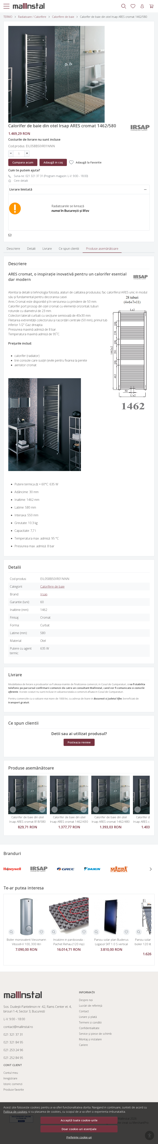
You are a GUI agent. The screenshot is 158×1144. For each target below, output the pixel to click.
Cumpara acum (22, 162)
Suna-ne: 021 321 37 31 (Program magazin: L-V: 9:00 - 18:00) (51, 176)
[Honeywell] (12, 876)
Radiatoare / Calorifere (32, 17)
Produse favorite (13, 1089)
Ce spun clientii (69, 248)
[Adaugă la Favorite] (42, 809)
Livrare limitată (20, 189)
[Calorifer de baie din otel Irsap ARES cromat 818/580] (27, 795)
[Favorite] (133, 6)
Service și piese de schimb (95, 1033)
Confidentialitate (89, 1028)
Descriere (13, 248)
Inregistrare (10, 1078)
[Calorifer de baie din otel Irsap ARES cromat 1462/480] (110, 795)
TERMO (7, 17)
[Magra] (119, 876)
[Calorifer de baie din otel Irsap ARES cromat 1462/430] (69, 795)
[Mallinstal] (27, 6)
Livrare (47, 248)
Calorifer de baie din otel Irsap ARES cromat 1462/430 (69, 819)
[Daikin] (92, 876)
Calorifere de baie (63, 17)
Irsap (43, 594)
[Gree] (65, 876)
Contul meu (10, 1073)
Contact (84, 1011)
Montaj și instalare (90, 1039)
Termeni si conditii (90, 1022)
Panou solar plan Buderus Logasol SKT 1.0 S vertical (111, 942)
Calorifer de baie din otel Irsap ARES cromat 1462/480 (111, 819)
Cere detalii (21, 180)
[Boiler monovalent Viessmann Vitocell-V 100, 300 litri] (26, 917)
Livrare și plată (88, 1017)
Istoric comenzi (12, 1084)
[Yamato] (146, 876)
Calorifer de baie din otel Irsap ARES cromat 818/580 (27, 819)
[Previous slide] (7, 869)
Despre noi (86, 1000)
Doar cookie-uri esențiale (79, 1129)
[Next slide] (146, 803)
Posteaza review (79, 742)
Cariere (83, 1045)
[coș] (151, 6)
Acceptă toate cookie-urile (79, 1120)
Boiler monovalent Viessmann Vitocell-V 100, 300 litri (26, 942)
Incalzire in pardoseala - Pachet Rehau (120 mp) (68, 942)
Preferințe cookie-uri (79, 1137)
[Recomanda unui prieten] (10, 235)
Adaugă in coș (53, 162)
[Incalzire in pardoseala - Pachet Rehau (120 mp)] (68, 917)
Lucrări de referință (90, 1005)
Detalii (31, 248)
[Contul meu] (142, 6)
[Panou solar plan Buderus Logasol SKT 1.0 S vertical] (111, 917)
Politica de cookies (15, 1111)
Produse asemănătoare (102, 248)
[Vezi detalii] (12, 809)
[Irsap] (39, 876)
